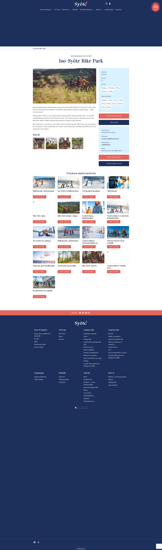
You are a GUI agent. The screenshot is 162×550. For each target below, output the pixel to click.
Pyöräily (110, 333)
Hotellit (36, 339)
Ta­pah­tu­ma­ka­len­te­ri (40, 377)
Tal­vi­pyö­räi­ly (87, 339)
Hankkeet (86, 398)
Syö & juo (57, 9)
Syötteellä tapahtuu (86, 9)
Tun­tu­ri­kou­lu (87, 393)
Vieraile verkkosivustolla (114, 116)
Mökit (36, 341)
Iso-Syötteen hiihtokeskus (68, 191)
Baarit (61, 336)
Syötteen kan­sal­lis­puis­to (91, 352)
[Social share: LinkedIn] (86, 313)
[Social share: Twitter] (83, 313)
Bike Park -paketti (89, 266)
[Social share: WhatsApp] (88, 313)
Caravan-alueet (39, 347)
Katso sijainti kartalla (114, 157)
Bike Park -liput (39, 216)
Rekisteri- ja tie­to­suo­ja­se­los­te (117, 377)
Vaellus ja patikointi (114, 336)
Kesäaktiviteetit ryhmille (43, 291)
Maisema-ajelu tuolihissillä (43, 266)
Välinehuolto (112, 191)
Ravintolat (62, 333)
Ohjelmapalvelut (64, 379)
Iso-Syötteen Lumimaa (42, 241)
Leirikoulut (62, 382)
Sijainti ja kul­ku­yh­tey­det (91, 387)
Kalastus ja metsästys (90, 355)
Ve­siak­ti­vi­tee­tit (113, 347)
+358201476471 (105, 144)
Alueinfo (98, 9)
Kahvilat (61, 339)
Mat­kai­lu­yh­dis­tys (89, 395)
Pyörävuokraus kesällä (67, 266)
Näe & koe (65, 9)
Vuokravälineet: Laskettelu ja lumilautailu (118, 217)
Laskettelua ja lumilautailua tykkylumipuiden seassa (91, 218)
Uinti (109, 350)
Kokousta (62, 377)
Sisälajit (86, 361)
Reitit (85, 377)
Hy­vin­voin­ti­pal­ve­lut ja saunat (93, 358)
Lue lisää (39, 197)
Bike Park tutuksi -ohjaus (68, 216)
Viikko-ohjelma (38, 379)
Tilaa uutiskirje (112, 385)
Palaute (110, 379)
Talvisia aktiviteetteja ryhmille (115, 242)
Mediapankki (112, 382)
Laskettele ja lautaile (90, 333)
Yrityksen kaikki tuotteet (114, 163)
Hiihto (85, 336)
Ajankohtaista (109, 9)
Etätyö (86, 390)
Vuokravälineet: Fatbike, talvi (116, 267)
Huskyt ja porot (88, 347)
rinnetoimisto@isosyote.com (110, 138)
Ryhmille (75, 9)
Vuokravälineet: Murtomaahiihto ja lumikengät (89, 243)
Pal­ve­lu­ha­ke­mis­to (89, 401)
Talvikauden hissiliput (91, 191)
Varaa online (114, 122)
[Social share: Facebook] (80, 313)
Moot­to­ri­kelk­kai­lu (89, 350)
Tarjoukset (118, 9)
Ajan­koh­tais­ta (88, 379)
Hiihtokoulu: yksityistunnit (43, 191)
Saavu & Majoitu (45, 9)
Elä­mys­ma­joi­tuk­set (40, 344)
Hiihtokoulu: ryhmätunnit (68, 241)
